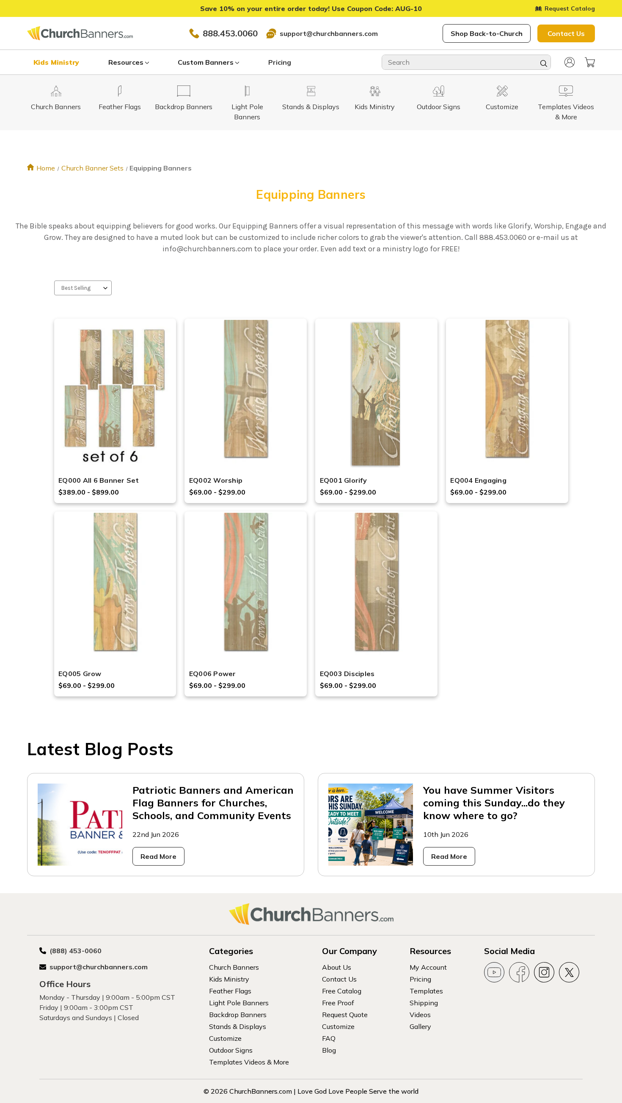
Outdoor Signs (231, 1050)
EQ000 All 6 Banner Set (98, 480)
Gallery (420, 1026)
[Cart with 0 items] (590, 62)
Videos (420, 1014)
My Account (428, 967)
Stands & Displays (237, 1026)
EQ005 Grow (80, 673)
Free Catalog (341, 991)
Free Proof (338, 1002)
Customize (225, 1038)
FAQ (329, 1038)
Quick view (115, 384)
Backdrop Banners (238, 1014)
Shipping (424, 1002)
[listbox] (83, 288)
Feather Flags (230, 991)
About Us (336, 967)
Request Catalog (570, 8)
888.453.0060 (230, 33)
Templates (426, 991)
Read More (158, 856)
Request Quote (345, 1014)
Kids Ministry (56, 62)
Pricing (279, 62)
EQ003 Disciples (347, 673)
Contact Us (566, 33)
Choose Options (115, 406)
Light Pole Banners (239, 1002)
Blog (329, 1050)
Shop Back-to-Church (487, 33)
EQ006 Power (212, 673)
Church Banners (234, 967)
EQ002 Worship (215, 480)
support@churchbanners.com (329, 33)
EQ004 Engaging (478, 480)
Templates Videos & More (249, 1062)
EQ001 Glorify (343, 480)
